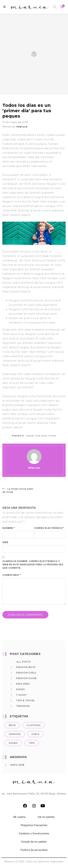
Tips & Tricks (25, 700)
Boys (12, 725)
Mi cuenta (19, 816)
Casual (30, 435)
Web (5, 542)
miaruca (21, 126)
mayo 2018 (17, 764)
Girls (35, 734)
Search (55, 7)
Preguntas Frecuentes (34, 825)
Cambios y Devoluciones (34, 833)
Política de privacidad (34, 849)
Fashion (15, 734)
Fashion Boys (26, 667)
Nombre (8, 528)
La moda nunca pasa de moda (17, 490)
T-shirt (21, 694)
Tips (32, 743)
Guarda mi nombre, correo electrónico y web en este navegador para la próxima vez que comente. (32, 564)
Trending (23, 706)
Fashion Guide (26, 678)
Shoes (52, 435)
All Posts (23, 661)
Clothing (33, 725)
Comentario (11, 575)
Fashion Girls (26, 672)
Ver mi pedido (46, 816)
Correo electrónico (49, 528)
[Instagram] (34, 806)
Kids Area (41, 435)
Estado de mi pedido (33, 841)
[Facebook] (25, 806)
